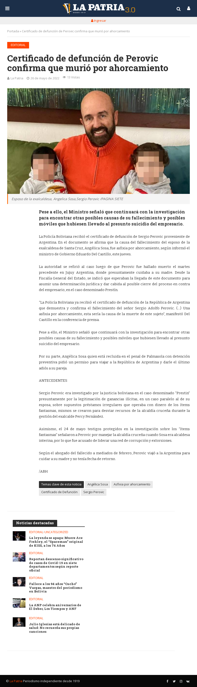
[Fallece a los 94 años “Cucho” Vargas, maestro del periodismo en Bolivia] (19, 581)
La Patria (17, 78)
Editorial (18, 45)
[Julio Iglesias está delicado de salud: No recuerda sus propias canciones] (19, 622)
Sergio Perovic (93, 492)
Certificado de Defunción (59, 492)
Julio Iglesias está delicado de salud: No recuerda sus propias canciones (54, 628)
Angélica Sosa (97, 484)
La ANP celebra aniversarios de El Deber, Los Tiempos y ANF (55, 607)
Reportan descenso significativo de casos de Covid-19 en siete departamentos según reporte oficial (56, 564)
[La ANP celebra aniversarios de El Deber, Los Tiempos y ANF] (19, 603)
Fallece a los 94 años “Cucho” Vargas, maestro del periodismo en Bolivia (55, 587)
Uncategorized (56, 532)
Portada (13, 31)
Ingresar (99, 20)
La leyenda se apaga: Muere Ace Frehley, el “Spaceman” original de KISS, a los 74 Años (56, 541)
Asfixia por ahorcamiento (132, 484)
